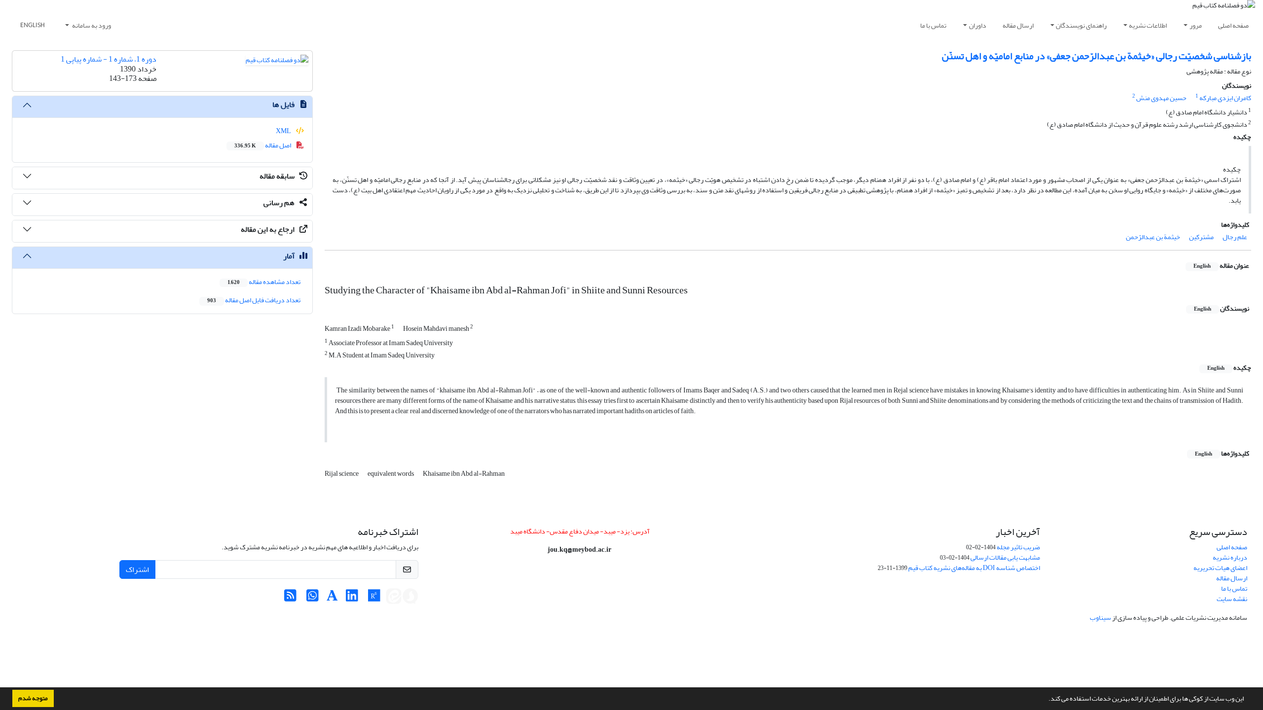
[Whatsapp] (312, 598)
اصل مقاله (263, 145)
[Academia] (332, 598)
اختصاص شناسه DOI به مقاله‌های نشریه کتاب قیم (974, 567)
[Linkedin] (352, 598)
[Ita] (394, 598)
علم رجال (1235, 237)
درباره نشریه (1230, 557)
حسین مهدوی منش (1161, 98)
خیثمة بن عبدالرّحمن (1153, 237)
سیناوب (1100, 617)
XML (284, 131)
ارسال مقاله (1018, 25)
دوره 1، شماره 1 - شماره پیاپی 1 (108, 59)
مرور (1195, 25)
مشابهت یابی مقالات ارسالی (1005, 557)
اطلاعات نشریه (1148, 25)
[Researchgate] (374, 598)
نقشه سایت (1232, 598)
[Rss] (290, 598)
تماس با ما (933, 25)
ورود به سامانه (91, 25)
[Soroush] (410, 598)
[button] (1045, 699)
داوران (977, 25)
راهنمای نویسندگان (1081, 25)
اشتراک (137, 569)
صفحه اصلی (1233, 25)
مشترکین (1201, 237)
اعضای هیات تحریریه (1220, 567)
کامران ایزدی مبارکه (1225, 98)
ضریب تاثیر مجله (1018, 547)
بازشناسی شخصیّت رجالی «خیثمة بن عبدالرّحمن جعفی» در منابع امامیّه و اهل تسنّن (1096, 56)
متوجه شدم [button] (33, 698)
